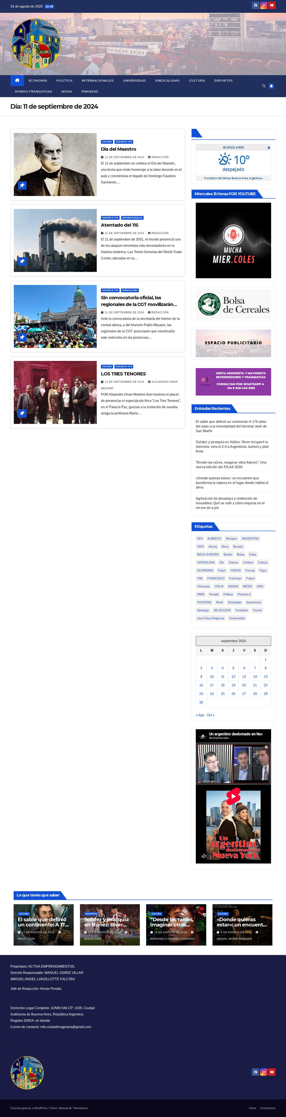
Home (252, 1108)
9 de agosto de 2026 (237, 932)
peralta (214, 594)
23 (201, 694)
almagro (231, 538)
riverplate (234, 602)
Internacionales (98, 80)
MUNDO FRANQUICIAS (33, 91)
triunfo (257, 610)
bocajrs (238, 546)
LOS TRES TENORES (123, 374)
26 (233, 694)
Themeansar (80, 1108)
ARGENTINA (250, 538)
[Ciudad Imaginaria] (233, 381)
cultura (263, 562)
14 (255, 676)
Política (65, 80)
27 (244, 694)
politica (228, 594)
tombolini (241, 610)
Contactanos (268, 1108)
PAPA (200, 594)
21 (255, 685)
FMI (199, 578)
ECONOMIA (205, 570)
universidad (237, 618)
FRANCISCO (215, 578)
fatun (222, 570)
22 (266, 685)
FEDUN (236, 570)
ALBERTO (214, 538)
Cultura (197, 80)
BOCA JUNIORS (208, 554)
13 (244, 676)
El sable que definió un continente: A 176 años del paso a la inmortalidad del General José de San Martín (231, 426)
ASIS (200, 546)
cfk (221, 562)
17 (212, 685)
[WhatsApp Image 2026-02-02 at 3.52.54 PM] (233, 240)
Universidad (134, 80)
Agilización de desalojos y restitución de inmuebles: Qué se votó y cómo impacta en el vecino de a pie (230, 503)
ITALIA (219, 586)
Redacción (160, 157)
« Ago (200, 715)
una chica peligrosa (210, 618)
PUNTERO (204, 602)
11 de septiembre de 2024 (125, 157)
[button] (263, 86)
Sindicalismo (167, 80)
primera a (244, 594)
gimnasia (203, 586)
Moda (67, 91)
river (219, 602)
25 (223, 694)
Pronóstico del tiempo (233, 178)
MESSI (247, 586)
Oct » (211, 715)
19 (233, 685)
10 (212, 676)
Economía (38, 80)
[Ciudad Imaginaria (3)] (233, 343)
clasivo (233, 562)
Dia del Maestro (118, 149)
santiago (203, 610)
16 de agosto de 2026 (171, 932)
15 (266, 676)
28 (255, 694)
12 (233, 676)
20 (244, 685)
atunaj (213, 546)
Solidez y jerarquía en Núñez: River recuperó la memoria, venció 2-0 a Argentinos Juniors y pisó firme (232, 446)
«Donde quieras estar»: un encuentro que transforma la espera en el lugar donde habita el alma (232, 482)
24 (212, 694)
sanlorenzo (253, 602)
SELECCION (222, 610)
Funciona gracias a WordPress (29, 1108)
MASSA (233, 586)
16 (201, 685)
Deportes (223, 80)
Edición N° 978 (124, 142)
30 (201, 702)
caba (252, 554)
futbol (250, 578)
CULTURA (107, 142)
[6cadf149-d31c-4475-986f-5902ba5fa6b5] (233, 304)
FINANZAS (89, 91)
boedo (228, 554)
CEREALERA (206, 562)
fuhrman (235, 578)
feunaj (250, 570)
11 (222, 676)
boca (225, 546)
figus (263, 570)
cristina (248, 562)
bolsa (240, 554)
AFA (200, 538)
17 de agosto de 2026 (38, 932)
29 (266, 694)
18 (223, 685)
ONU (260, 586)
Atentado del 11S (119, 225)
